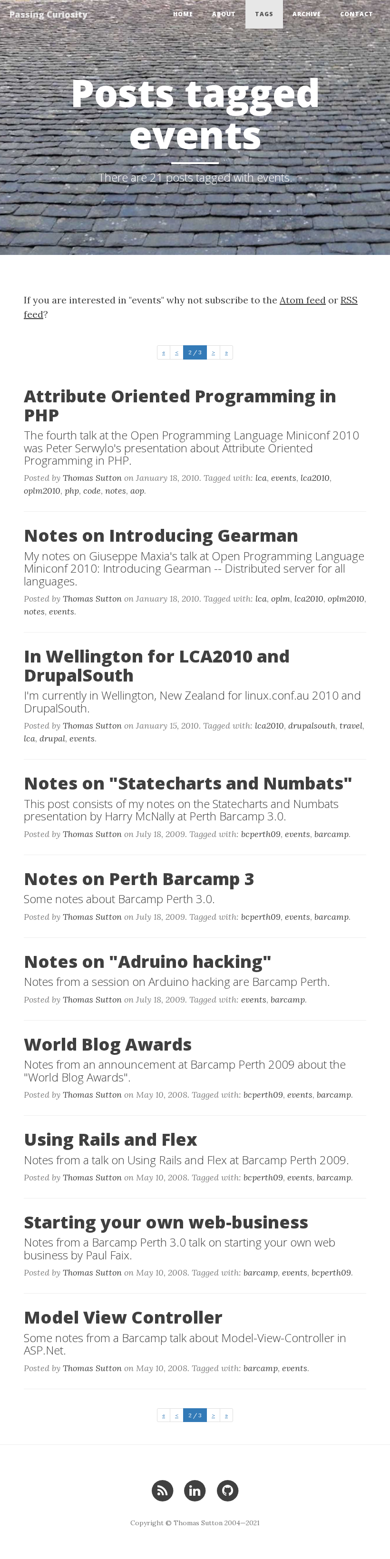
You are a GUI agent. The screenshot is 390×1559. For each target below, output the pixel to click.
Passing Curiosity (49, 14)
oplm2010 (42, 490)
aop (137, 490)
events (283, 477)
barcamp (331, 833)
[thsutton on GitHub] (227, 1490)
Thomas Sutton (92, 477)
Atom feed (303, 300)
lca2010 (315, 477)
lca (261, 477)
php (72, 490)
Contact (356, 14)
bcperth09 (261, 833)
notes (115, 490)
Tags (264, 14)
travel (351, 725)
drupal (52, 738)
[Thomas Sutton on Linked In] (194, 1490)
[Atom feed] (162, 1490)
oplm (280, 598)
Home (183, 14)
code (92, 490)
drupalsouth (311, 725)
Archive (306, 14)
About (224, 14)
